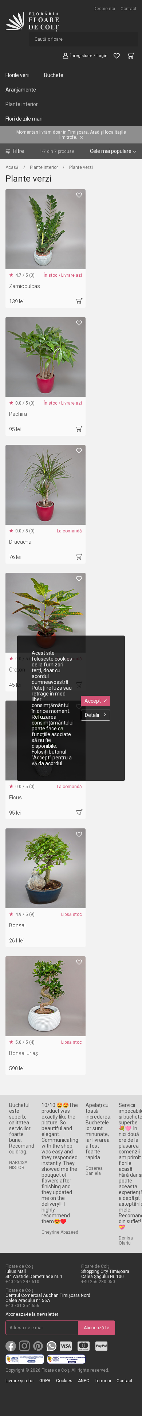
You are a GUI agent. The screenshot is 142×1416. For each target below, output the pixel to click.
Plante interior (44, 167)
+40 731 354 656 (22, 1305)
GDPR (45, 1380)
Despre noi (104, 8)
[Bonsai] (45, 868)
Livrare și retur (19, 1380)
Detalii (92, 715)
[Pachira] (45, 357)
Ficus (15, 797)
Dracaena (20, 542)
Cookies (64, 1380)
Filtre (18, 151)
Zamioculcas (24, 286)
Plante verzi (81, 167)
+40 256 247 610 (22, 1281)
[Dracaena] (45, 485)
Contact (129, 8)
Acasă (12, 167)
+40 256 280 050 (98, 1281)
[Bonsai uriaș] (45, 996)
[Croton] (45, 613)
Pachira (18, 414)
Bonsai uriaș (23, 1053)
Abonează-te (96, 1327)
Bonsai (17, 925)
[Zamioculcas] (45, 229)
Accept (92, 701)
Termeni (103, 1380)
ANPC (83, 1380)
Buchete (53, 75)
